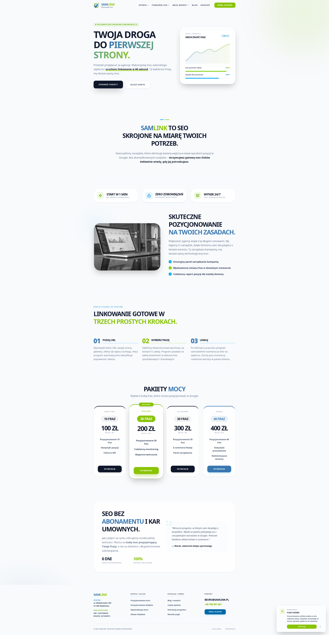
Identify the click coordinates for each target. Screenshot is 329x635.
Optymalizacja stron (139, 609)
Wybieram (109, 469)
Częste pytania (174, 605)
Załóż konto (137, 84)
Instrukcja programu (177, 609)
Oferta (143, 5)
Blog (195, 5)
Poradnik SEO (159, 5)
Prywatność (230, 629)
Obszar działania (138, 614)
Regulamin (216, 629)
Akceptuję (302, 627)
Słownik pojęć (174, 614)
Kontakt (205, 5)
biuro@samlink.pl (217, 599)
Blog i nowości (174, 600)
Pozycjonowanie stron (140, 600)
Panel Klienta (224, 5)
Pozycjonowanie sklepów (142, 605)
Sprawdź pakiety (108, 84)
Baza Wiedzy (180, 5)
